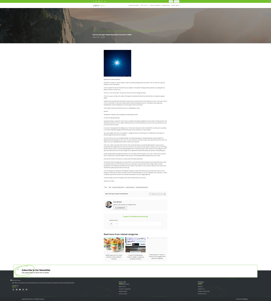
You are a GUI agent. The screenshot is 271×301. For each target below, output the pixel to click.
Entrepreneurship (109, 31)
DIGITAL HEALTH (123, 294)
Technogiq (244, 299)
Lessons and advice (133, 31)
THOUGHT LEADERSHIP (125, 289)
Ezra (104, 37)
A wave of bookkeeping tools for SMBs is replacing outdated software (135, 257)
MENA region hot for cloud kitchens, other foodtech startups (114, 257)
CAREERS (200, 286)
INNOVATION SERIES (124, 284)
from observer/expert (121, 31)
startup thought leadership (142, 187)
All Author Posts (120, 208)
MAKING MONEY (123, 291)
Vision (154, 31)
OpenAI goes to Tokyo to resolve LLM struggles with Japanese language (157, 256)
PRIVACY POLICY (202, 294)
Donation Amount (113, 220)
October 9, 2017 (96, 37)
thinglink (112, 181)
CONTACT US (201, 289)
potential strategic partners (118, 187)
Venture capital (147, 31)
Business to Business (98, 31)
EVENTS (200, 284)
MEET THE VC (122, 286)
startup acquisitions (130, 187)
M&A (141, 31)
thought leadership (160, 170)
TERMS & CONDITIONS (203, 291)
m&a (110, 187)
